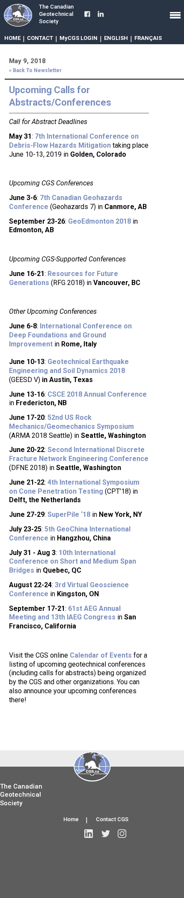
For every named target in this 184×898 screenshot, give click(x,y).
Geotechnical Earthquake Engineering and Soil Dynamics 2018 (69, 366)
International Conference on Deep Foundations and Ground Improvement (70, 335)
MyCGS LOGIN (78, 38)
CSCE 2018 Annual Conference (97, 394)
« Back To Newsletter (35, 70)
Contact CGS (112, 819)
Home (71, 819)
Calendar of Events (101, 655)
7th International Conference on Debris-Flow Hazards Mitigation (74, 140)
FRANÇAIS (148, 38)
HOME (12, 38)
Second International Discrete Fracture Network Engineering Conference (78, 454)
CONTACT (40, 38)
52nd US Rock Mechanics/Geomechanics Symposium (71, 422)
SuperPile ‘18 (68, 514)
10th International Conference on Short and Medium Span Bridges (72, 562)
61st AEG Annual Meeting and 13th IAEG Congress (65, 613)
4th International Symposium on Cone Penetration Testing (74, 486)
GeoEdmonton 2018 (99, 221)
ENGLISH (116, 38)
